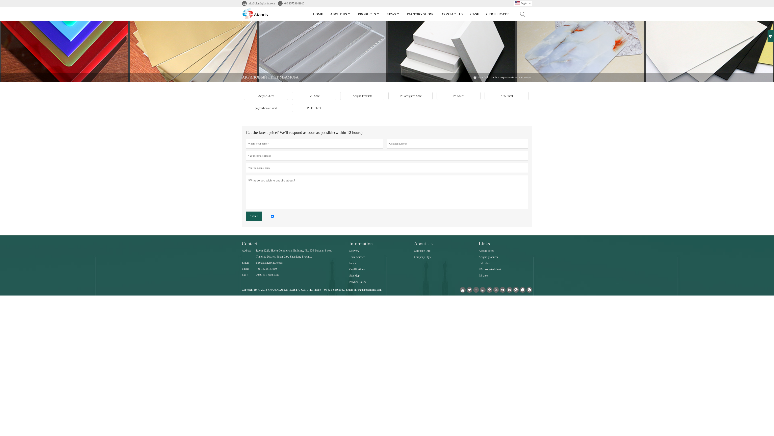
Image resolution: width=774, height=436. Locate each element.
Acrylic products (488, 257)
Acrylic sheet (486, 250)
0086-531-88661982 (267, 274)
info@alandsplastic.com (261, 3)
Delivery (354, 250)
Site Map (354, 275)
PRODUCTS (367, 14)
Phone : (246, 268)
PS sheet (483, 275)
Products (492, 77)
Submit (254, 216)
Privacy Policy (357, 281)
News (352, 263)
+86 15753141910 (294, 3)
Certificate (497, 14)
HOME (318, 14)
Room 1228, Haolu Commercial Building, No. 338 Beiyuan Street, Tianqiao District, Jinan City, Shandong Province (294, 253)
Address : (247, 250)
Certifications (357, 269)
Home (479, 77)
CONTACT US (452, 14)
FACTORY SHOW (420, 14)
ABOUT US (338, 14)
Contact (249, 243)
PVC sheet (485, 263)
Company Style (423, 257)
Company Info (422, 250)
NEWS (391, 14)
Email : (246, 262)
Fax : (245, 274)
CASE (474, 14)
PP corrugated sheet (490, 269)
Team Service (357, 257)
